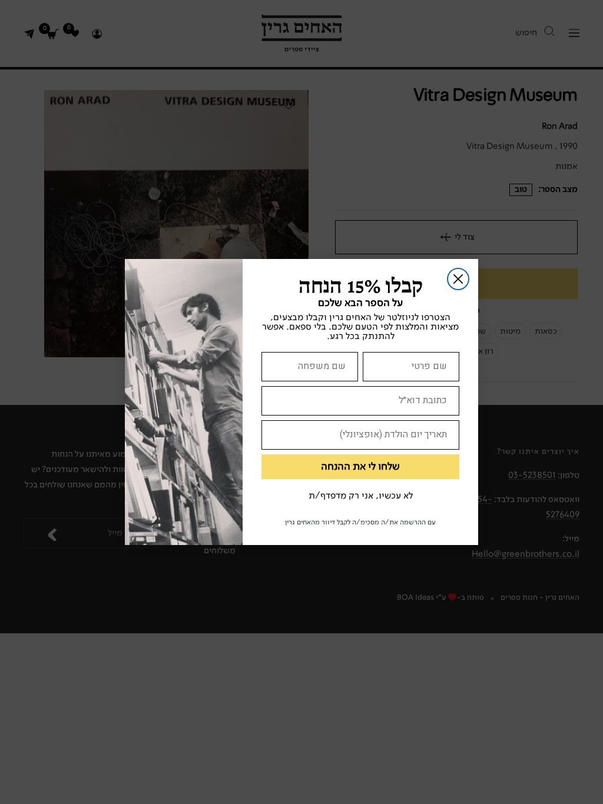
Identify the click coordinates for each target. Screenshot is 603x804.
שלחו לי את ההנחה (360, 466)
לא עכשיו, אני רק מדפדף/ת (361, 496)
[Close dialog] (458, 279)
